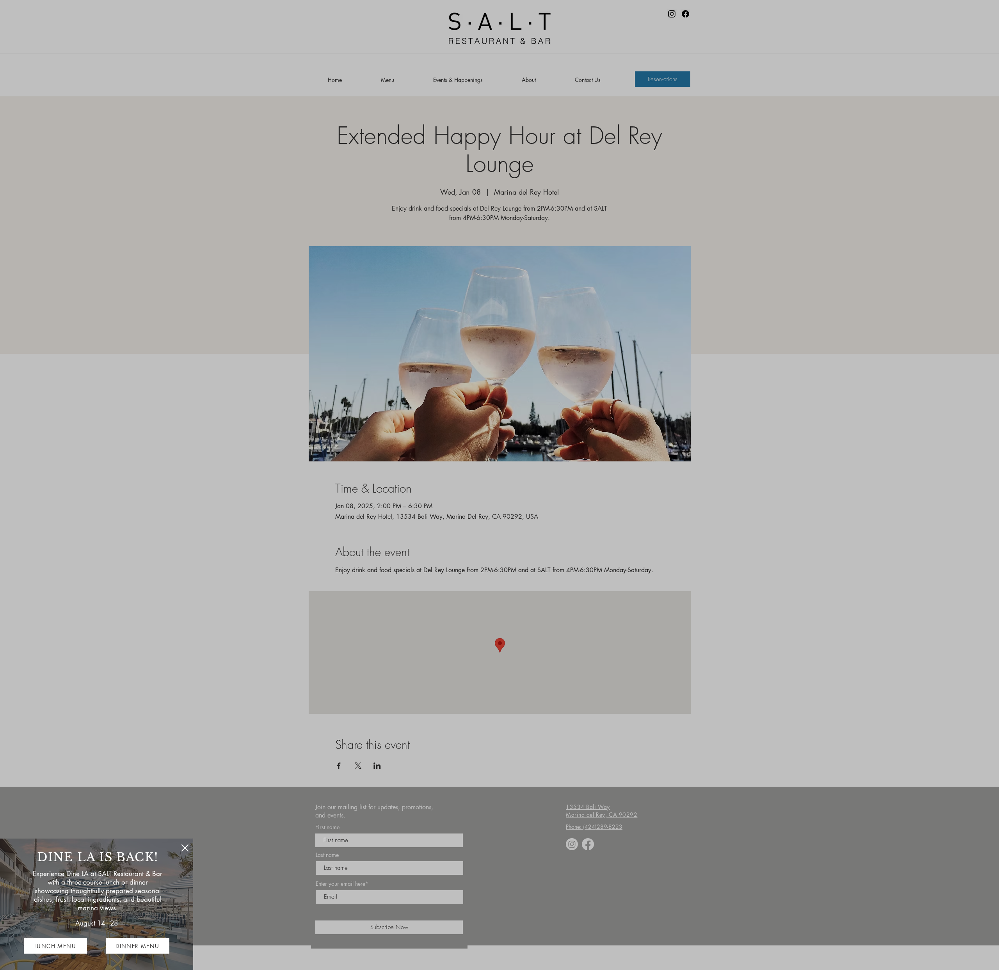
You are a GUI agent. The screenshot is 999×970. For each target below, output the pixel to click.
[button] (184, 847)
